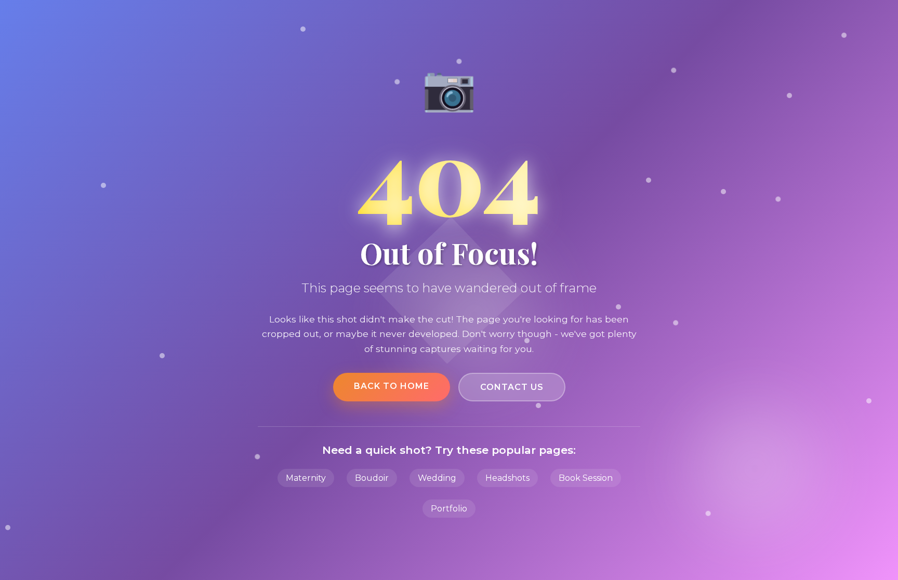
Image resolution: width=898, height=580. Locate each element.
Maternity (306, 478)
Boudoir (372, 478)
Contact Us (512, 387)
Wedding (437, 478)
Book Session (586, 478)
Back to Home (391, 386)
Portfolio (449, 509)
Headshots (507, 478)
